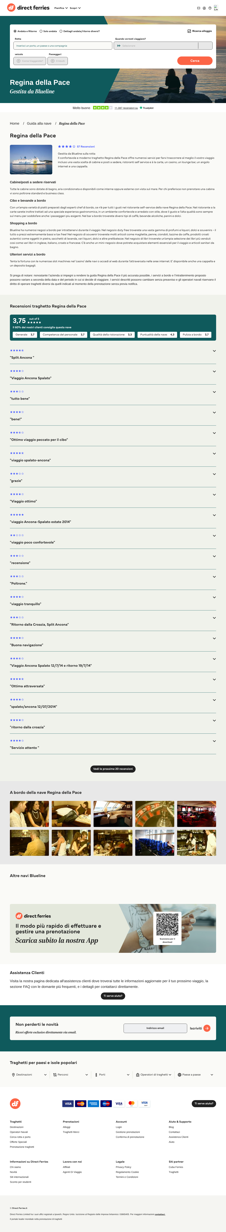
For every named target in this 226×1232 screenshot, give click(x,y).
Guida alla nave (39, 124)
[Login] (204, 8)
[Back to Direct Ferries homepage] (28, 8)
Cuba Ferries (176, 1167)
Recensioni (86, 146)
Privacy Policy (123, 1167)
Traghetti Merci (71, 1132)
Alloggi (66, 1127)
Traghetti (174, 1172)
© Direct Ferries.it (18, 1208)
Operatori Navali (19, 1132)
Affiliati (66, 1167)
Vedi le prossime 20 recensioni (113, 768)
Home (14, 124)
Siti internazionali (19, 1177)
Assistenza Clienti (178, 1137)
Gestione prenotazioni (128, 1132)
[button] (113, 354)
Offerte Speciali (18, 1141)
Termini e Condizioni (127, 1177)
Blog (171, 1127)
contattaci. (160, 1214)
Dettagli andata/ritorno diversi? (81, 31)
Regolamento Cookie (127, 1172)
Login (119, 1127)
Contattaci (174, 1132)
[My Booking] (198, 7)
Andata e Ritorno (27, 31)
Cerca (195, 60)
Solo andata (50, 31)
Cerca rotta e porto (20, 1137)
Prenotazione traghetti (22, 1146)
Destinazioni (16, 1127)
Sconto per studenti (20, 1181)
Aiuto (171, 1141)
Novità (13, 1172)
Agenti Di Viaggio (72, 1172)
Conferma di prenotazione (130, 1137)
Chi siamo (15, 1167)
